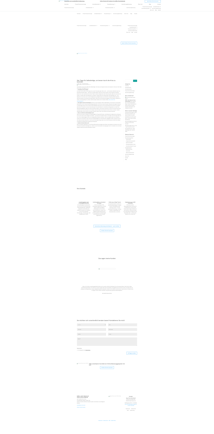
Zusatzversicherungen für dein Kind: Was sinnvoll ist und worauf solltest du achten (131, 114)
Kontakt (135, 13)
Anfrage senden (132, 353)
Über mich (126, 13)
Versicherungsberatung (117, 13)
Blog (131, 13)
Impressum (128, 408)
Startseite (78, 13)
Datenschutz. (87, 350)
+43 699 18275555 (130, 405)
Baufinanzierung (129, 149)
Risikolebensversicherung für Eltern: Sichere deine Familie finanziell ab (130, 118)
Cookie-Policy (132, 410)
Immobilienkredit (97, 13)
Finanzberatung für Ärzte (130, 144)
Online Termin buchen (107, 367)
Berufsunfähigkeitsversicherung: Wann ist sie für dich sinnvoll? (131, 122)
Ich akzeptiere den (84, 350)
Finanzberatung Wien (104, 25)
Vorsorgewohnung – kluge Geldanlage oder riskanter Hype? (130, 130)
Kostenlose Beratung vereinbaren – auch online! (107, 226)
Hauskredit (128, 150)
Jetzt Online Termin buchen (129, 43)
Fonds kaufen (128, 139)
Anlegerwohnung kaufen (130, 141)
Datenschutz (133, 408)
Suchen (135, 80)
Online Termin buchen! (107, 230)
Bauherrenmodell (129, 142)
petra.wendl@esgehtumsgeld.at (131, 404)
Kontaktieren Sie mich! (81, 405)
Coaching (127, 85)
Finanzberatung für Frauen (131, 146)
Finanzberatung (107, 13)
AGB (128, 410)
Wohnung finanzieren (130, 152)
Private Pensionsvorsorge (87, 13)
